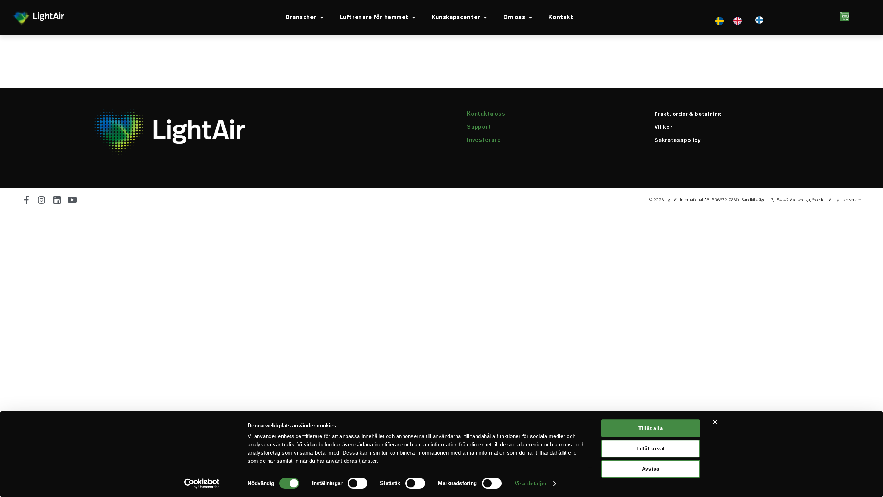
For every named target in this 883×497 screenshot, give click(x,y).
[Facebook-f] (26, 200)
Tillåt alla (650, 428)
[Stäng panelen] (715, 421)
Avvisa (650, 469)
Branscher (301, 17)
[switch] (357, 483)
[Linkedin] (57, 200)
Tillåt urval (650, 448)
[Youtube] (72, 200)
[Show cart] (844, 16)
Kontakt (560, 17)
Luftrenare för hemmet (374, 17)
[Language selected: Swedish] (731, 20)
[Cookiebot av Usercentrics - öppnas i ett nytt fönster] (202, 483)
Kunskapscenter (455, 17)
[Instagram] (42, 200)
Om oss (514, 17)
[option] (739, 20)
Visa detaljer (531, 483)
